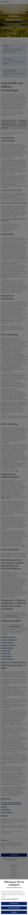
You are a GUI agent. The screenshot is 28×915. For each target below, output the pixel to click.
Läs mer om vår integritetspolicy (9, 899)
